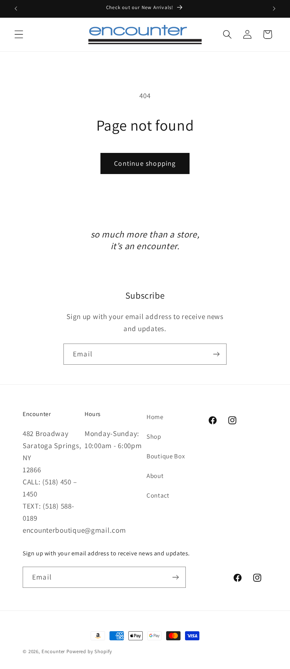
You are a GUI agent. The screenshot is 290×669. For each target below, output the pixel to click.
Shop (154, 436)
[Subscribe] (216, 354)
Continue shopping (145, 163)
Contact (158, 495)
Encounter (54, 651)
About (155, 476)
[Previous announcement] (16, 8)
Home (155, 417)
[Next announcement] (274, 8)
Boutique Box (166, 456)
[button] (19, 35)
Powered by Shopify (89, 651)
